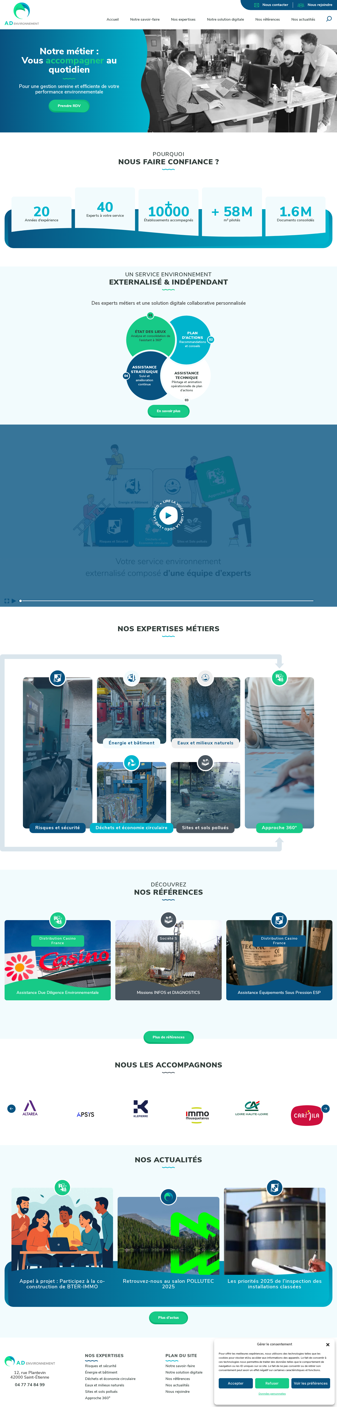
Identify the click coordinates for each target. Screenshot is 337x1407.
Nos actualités (303, 20)
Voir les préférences (311, 1383)
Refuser (272, 1383)
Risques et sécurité (100, 1366)
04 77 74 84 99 (30, 1385)
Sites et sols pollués (101, 1392)
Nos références (267, 20)
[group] (58, 960)
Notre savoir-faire (145, 20)
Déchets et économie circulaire (110, 1379)
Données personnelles (272, 1394)
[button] (328, 1344)
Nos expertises (183, 20)
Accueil (113, 20)
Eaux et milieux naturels (104, 1385)
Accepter (235, 1383)
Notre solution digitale (225, 20)
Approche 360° (97, 1398)
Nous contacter (275, 5)
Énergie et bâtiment (101, 1372)
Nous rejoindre (320, 5)
